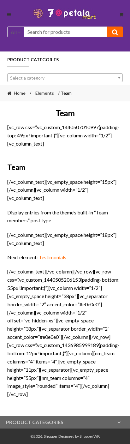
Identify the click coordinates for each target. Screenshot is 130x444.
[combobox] (65, 77)
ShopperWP (89, 436)
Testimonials (52, 257)
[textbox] (65, 78)
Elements (44, 93)
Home (20, 93)
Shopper (51, 436)
